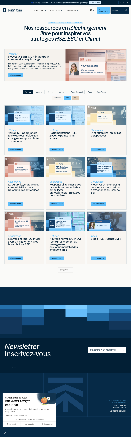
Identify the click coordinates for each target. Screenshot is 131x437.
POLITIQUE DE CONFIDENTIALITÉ (118, 407)
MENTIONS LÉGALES (118, 411)
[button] (40, 10)
